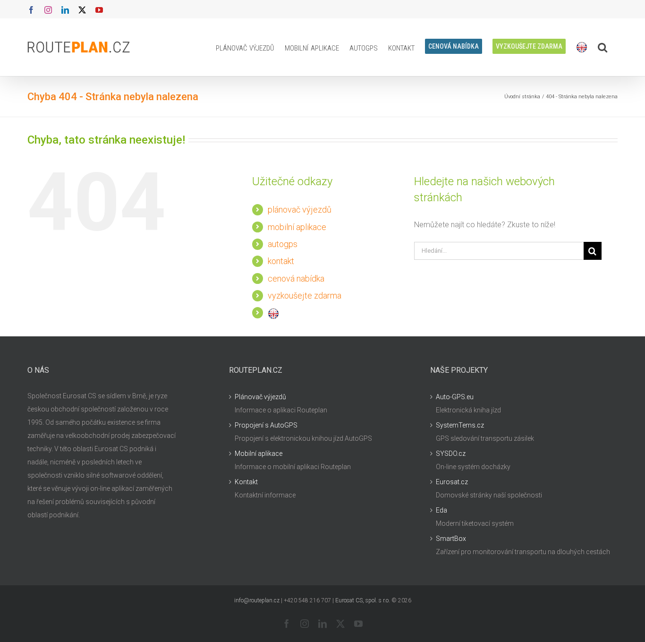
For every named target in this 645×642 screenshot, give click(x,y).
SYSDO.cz (451, 453)
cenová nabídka (296, 278)
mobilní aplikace (297, 227)
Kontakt (246, 482)
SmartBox (451, 538)
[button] (602, 47)
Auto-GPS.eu (455, 397)
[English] (581, 47)
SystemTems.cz (460, 425)
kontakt (281, 261)
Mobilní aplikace (258, 453)
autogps (282, 244)
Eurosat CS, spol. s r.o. (362, 600)
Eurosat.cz (452, 482)
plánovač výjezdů (299, 209)
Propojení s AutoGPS (266, 425)
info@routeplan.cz (257, 600)
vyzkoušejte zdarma (304, 295)
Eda (441, 510)
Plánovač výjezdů (260, 397)
